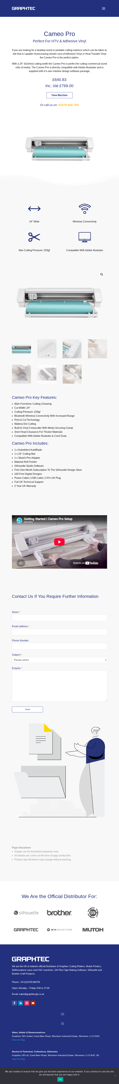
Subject (17, 654)
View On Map (18, 1040)
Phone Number (20, 640)
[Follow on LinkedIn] (20, 1003)
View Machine (59, 95)
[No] (115, 1075)
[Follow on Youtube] (33, 1003)
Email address (20, 626)
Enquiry (17, 668)
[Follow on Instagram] (26, 1003)
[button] (102, 274)
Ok (60, 1079)
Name (16, 612)
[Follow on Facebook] (14, 1003)
